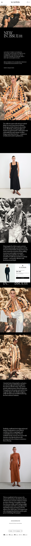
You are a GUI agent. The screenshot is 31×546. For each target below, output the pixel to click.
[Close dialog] (29, 264)
